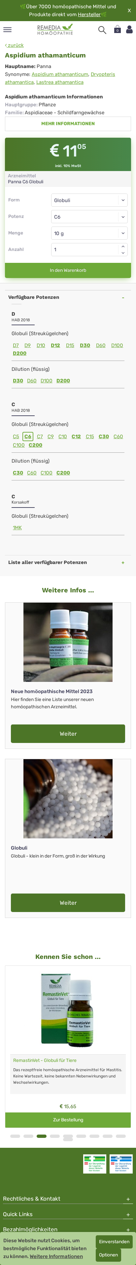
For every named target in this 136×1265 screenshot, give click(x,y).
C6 (27, 436)
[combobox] (89, 216)
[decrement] (123, 253)
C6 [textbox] (57, 217)
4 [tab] (55, 1136)
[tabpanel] (68, 1047)
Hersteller (89, 15)
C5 (16, 436)
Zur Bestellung (68, 1120)
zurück (15, 45)
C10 (62, 436)
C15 (90, 436)
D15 (70, 345)
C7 (40, 436)
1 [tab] (15, 1136)
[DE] (55, 29)
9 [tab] (121, 1136)
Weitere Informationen (56, 1256)
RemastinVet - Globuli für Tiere (45, 1060)
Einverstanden (114, 1242)
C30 (104, 436)
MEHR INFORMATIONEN (68, 123)
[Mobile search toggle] (102, 30)
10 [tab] (68, 1139)
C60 (118, 436)
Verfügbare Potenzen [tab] (33, 297)
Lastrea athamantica (60, 82)
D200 (19, 353)
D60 (101, 345)
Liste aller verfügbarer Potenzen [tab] (47, 562)
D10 (41, 345)
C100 (19, 445)
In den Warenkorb (68, 270)
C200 (35, 445)
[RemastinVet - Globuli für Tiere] (68, 1010)
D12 (55, 345)
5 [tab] (68, 1136)
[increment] (123, 246)
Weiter (68, 733)
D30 (85, 345)
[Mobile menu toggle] (7, 30)
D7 (16, 345)
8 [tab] (108, 1136)
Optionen (108, 1255)
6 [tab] (81, 1136)
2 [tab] (28, 1136)
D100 (117, 345)
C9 (51, 436)
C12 (76, 436)
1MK (17, 528)
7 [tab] (94, 1136)
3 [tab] (42, 1136)
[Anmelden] (129, 29)
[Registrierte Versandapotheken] (94, 1164)
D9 (27, 345)
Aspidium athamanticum (60, 74)
